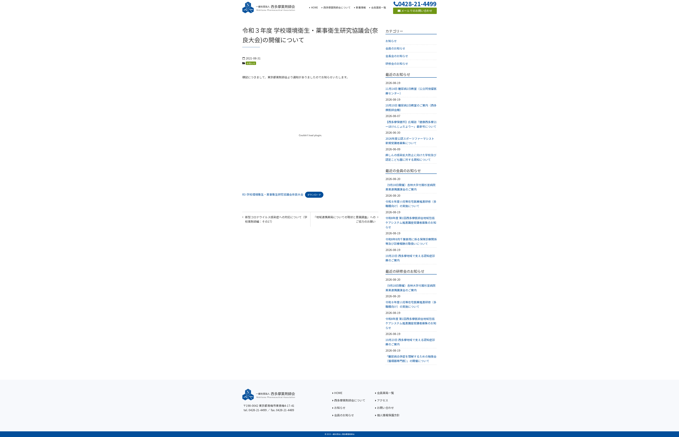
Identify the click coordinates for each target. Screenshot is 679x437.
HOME (338, 393)
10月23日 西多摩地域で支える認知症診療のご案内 (410, 258)
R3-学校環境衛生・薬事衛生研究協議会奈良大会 (272, 194)
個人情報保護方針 (388, 415)
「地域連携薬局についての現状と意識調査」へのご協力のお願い (344, 219)
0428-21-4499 (258, 410)
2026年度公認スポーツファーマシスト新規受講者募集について (409, 140)
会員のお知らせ (395, 48)
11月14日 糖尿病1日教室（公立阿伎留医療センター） (411, 90)
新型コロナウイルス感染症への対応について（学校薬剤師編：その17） (276, 219)
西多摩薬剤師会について (349, 400)
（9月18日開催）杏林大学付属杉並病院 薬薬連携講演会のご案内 (410, 187)
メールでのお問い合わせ (416, 10)
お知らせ (251, 63)
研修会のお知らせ (396, 63)
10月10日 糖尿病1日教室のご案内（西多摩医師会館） (411, 107)
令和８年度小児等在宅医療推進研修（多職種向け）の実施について (410, 203)
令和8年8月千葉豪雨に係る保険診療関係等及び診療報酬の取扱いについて (411, 241)
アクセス (382, 400)
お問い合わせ (385, 408)
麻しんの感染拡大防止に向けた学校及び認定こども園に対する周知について (410, 157)
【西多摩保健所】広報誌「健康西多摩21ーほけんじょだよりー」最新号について (411, 124)
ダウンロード (314, 194)
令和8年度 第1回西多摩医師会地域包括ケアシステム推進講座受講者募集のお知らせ (410, 222)
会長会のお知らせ (396, 56)
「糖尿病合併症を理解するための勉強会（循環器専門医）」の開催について (410, 358)
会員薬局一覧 (385, 393)
